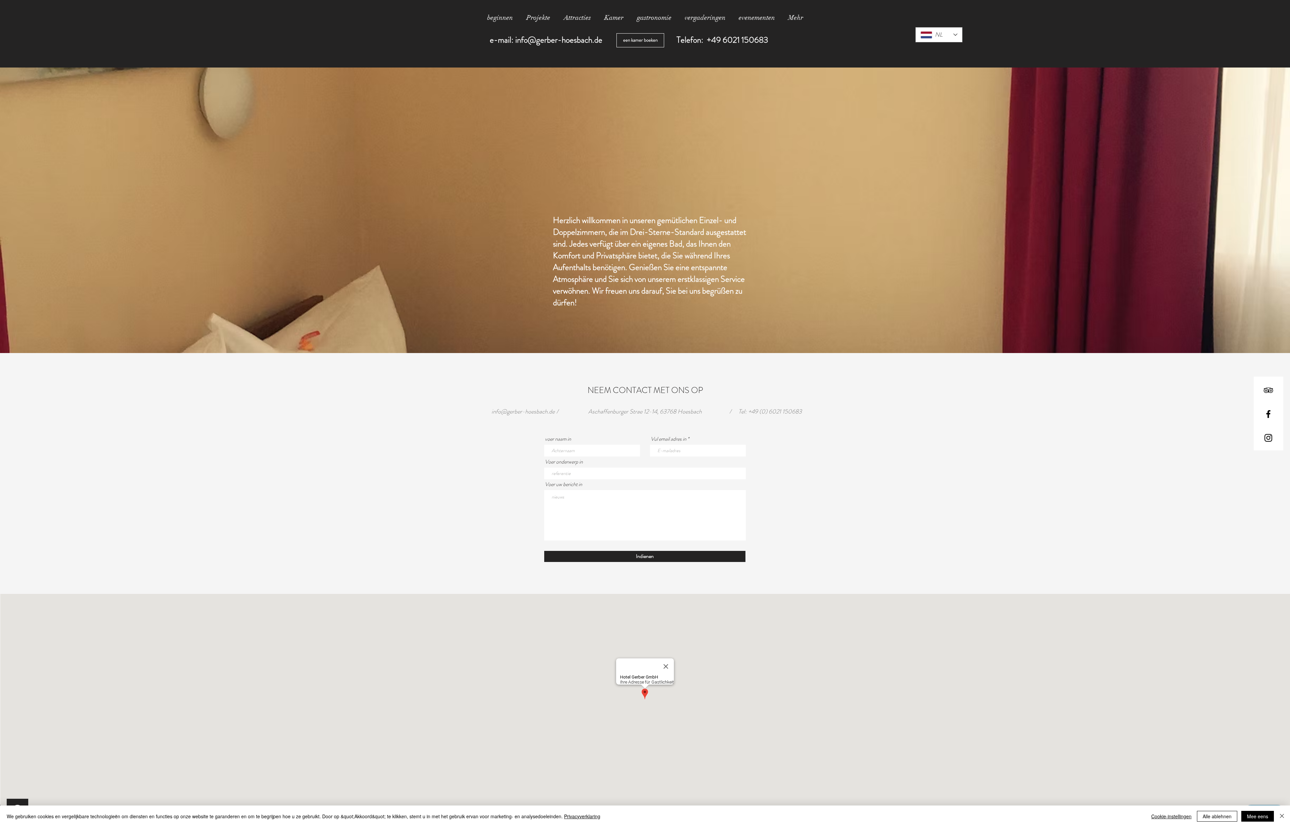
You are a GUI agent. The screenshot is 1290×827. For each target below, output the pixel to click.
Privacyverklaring (582, 816)
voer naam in (558, 439)
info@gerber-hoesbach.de (558, 40)
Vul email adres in (668, 439)
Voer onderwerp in (564, 462)
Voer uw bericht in (563, 484)
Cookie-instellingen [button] (1171, 816)
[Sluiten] (1282, 816)
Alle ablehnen (1217, 816)
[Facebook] (1268, 414)
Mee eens (1257, 816)
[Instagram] (1268, 438)
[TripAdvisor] (1268, 390)
